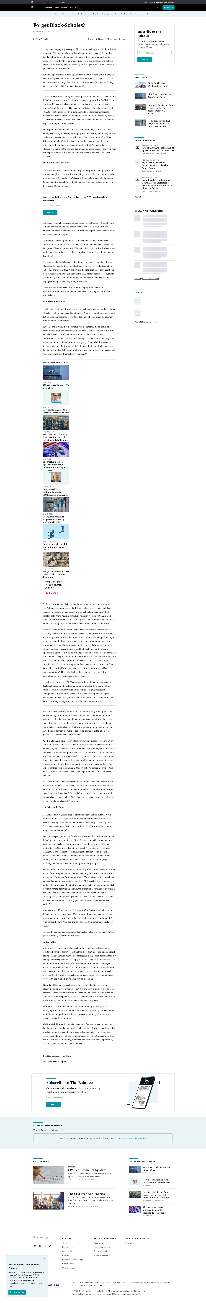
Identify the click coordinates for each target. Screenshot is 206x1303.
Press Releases (75, 8)
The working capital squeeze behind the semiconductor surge (154, 1210)
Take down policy (104, 1294)
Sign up (170, 7)
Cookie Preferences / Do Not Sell (127, 1294)
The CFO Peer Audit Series (86, 1194)
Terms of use (90, 1294)
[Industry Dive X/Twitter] (45, 1245)
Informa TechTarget (113, 1282)
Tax (131, 14)
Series (149, 14)
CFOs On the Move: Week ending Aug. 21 (159, 84)
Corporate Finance (62, 14)
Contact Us (67, 1251)
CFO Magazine (68, 1268)
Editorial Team (68, 1247)
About (64, 1243)
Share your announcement (132, 1138)
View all (137, 197)
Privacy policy (77, 1294)
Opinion (48, 8)
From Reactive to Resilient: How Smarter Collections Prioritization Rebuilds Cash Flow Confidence (157, 184)
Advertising (98, 1243)
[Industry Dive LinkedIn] (35, 1245)
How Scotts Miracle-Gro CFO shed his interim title (156, 1181)
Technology (139, 14)
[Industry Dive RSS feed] (50, 1245)
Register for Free (17, 1292)
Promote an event (149, 322)
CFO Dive (61, 2)
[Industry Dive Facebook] (40, 1245)
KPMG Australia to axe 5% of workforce (160, 95)
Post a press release (150, 278)
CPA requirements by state (87, 1170)
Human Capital (77, 14)
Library (57, 8)
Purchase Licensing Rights (73, 1259)
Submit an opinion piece (104, 1251)
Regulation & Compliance (103, 14)
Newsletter (66, 1255)
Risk (116, 14)
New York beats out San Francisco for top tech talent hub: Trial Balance (160, 109)
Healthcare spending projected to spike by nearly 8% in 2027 (159, 123)
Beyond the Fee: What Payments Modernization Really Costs (155, 165)
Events (64, 8)
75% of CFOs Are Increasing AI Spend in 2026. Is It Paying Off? (158, 149)
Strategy (124, 14)
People (88, 14)
